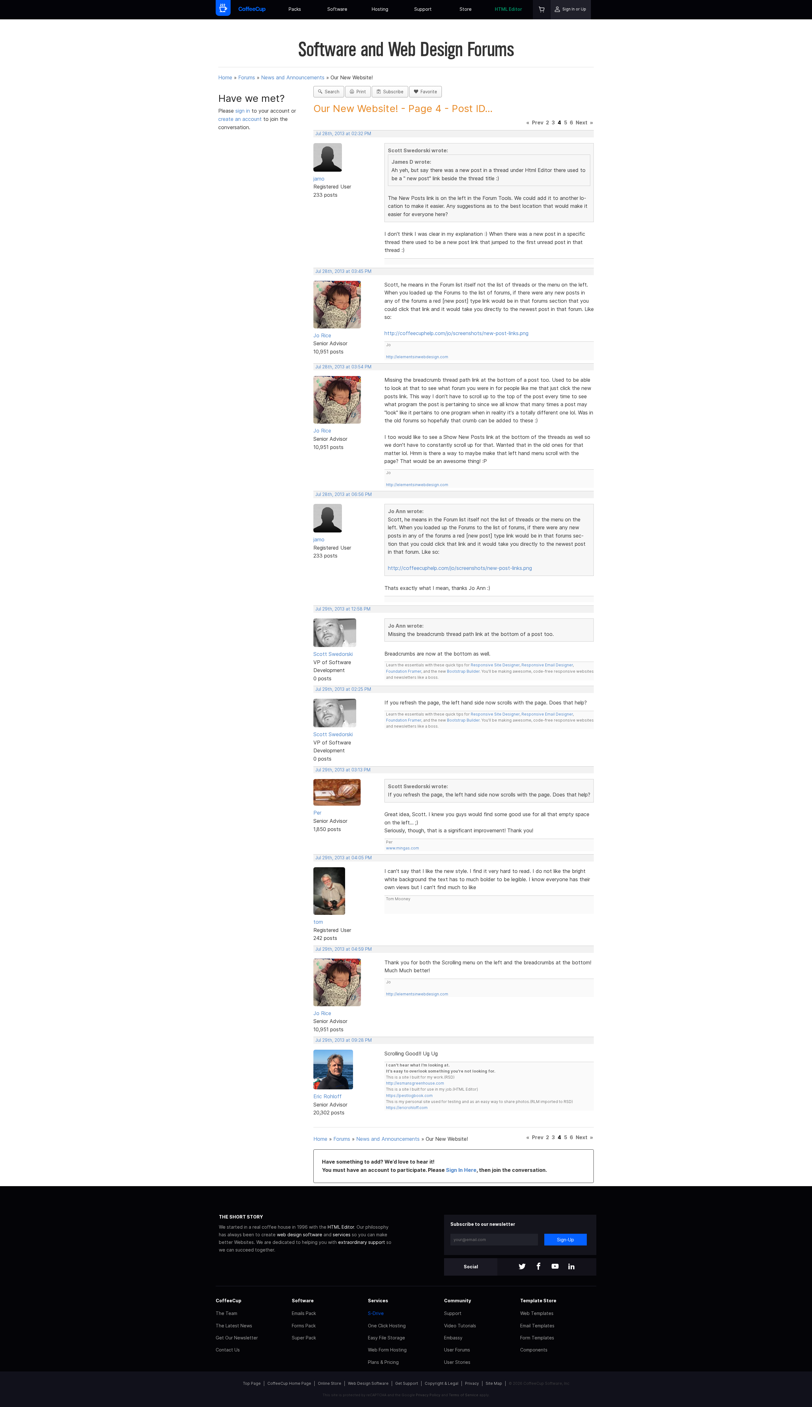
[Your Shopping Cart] (542, 9)
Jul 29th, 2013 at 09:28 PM (343, 1040)
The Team (226, 1313)
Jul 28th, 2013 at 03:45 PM (343, 271)
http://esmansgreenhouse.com (415, 1083)
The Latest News (234, 1325)
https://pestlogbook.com (409, 1095)
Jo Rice (322, 335)
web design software (299, 1234)
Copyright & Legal (441, 1383)
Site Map (494, 1383)
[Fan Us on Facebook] (539, 1267)
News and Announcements (292, 77)
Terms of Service (463, 1395)
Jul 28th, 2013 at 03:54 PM (343, 366)
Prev (537, 122)
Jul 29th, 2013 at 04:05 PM (343, 857)
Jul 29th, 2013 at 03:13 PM (342, 769)
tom (318, 922)
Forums (246, 77)
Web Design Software (368, 1383)
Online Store (329, 1383)
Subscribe (392, 91)
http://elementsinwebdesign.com (417, 356)
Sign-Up (565, 1239)
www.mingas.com (402, 848)
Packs (295, 9)
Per (317, 812)
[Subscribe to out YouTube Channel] (555, 1267)
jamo (318, 178)
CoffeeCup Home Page (289, 1383)
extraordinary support (361, 1242)
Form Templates (537, 1337)
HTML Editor (508, 9)
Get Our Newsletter (237, 1337)
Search (330, 91)
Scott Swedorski (333, 654)
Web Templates (536, 1313)
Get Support (406, 1383)
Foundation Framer (403, 671)
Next (581, 122)
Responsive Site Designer (495, 665)
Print (360, 91)
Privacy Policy (428, 1395)
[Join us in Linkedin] (571, 1267)
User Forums (457, 1349)
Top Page (252, 1383)
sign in (243, 111)
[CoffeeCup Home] (252, 9)
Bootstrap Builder (463, 671)
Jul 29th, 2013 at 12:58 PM (342, 608)
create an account (240, 119)
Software (337, 9)
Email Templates (537, 1325)
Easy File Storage (386, 1337)
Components (533, 1349)
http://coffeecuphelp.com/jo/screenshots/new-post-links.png (456, 333)
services (341, 1234)
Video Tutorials (460, 1325)
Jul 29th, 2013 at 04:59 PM (343, 949)
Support (423, 9)
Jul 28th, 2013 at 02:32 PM (343, 133)
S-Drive (376, 1313)
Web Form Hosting (387, 1349)
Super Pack (304, 1337)
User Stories (457, 1362)
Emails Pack (304, 1313)
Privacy (472, 1383)
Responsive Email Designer (547, 665)
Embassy (453, 1337)
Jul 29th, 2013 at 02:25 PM (343, 689)
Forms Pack (304, 1325)
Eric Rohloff (327, 1096)
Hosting (380, 9)
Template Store (538, 1300)
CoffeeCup (228, 1300)
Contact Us (228, 1349)
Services (378, 1300)
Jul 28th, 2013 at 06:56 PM (343, 494)
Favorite (427, 91)
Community (457, 1300)
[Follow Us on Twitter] (522, 1267)
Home (225, 77)
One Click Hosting (387, 1325)
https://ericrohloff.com (407, 1107)
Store (466, 9)
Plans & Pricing (383, 1362)
